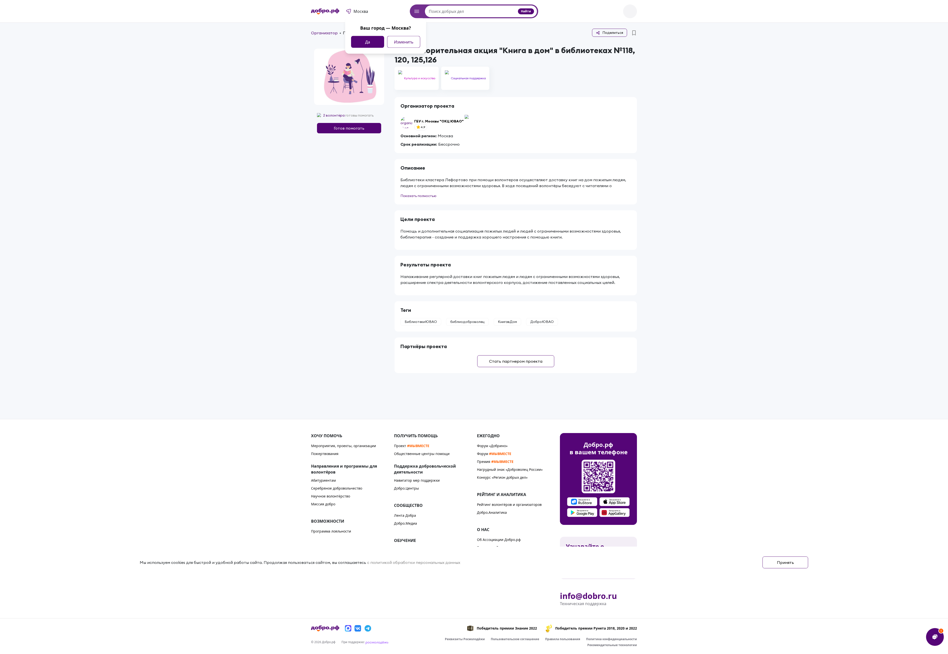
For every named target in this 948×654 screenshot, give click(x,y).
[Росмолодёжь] (377, 642)
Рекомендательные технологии (612, 645)
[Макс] (348, 628)
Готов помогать (349, 128)
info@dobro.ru (588, 596)
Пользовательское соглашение (515, 639)
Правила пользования (562, 639)
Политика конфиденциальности (611, 639)
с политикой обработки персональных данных (413, 562)
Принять (785, 562)
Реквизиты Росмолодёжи (465, 639)
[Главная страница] (325, 11)
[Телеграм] (368, 628)
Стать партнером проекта (515, 361)
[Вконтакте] (358, 628)
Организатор (324, 32)
